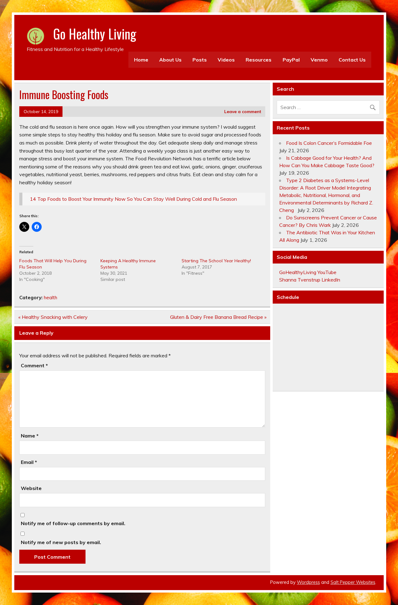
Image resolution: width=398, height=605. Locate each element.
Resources (258, 60)
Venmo (319, 60)
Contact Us (352, 60)
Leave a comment (242, 111)
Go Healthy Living (94, 33)
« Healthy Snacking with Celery (53, 317)
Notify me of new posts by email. (61, 542)
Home (141, 60)
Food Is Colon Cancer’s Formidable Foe (329, 143)
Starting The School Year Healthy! (216, 261)
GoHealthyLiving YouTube (307, 272)
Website (31, 488)
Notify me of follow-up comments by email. (73, 523)
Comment (34, 365)
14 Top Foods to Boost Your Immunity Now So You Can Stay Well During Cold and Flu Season (133, 199)
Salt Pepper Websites (353, 582)
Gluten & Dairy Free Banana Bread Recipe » (218, 317)
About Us (170, 60)
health (50, 297)
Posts (199, 60)
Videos (226, 60)
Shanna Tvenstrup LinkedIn (309, 280)
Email (29, 462)
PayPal (291, 60)
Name (30, 435)
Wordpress (308, 582)
